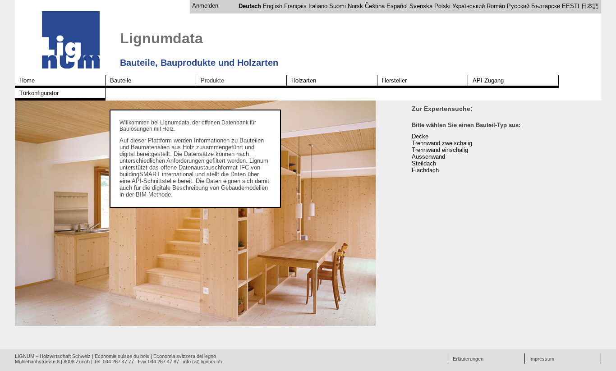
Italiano (317, 6)
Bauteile (120, 80)
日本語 (590, 6)
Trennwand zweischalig (442, 143)
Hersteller (394, 80)
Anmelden (205, 5)
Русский (518, 6)
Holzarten (303, 80)
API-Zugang (488, 80)
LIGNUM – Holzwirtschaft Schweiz (53, 356)
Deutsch (250, 6)
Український (468, 6)
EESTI (570, 6)
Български (545, 6)
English (272, 6)
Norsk (355, 6)
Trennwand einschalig (440, 150)
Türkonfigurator (39, 93)
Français (295, 6)
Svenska (420, 6)
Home (27, 80)
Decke (420, 136)
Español (397, 6)
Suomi (337, 6)
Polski (442, 6)
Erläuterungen (468, 359)
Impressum (541, 359)
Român (496, 6)
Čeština (375, 6)
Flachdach (425, 170)
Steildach (424, 163)
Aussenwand (428, 156)
